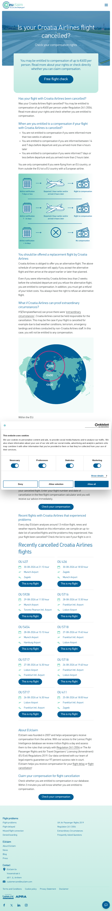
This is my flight (30, 583)
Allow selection (56, 484)
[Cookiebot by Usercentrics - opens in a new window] (97, 425)
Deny (20, 484)
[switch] (42, 465)
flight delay (79, 764)
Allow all (92, 484)
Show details (97, 475)
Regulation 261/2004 (68, 747)
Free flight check (56, 79)
